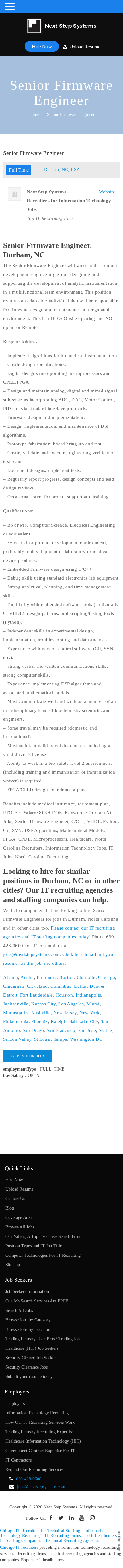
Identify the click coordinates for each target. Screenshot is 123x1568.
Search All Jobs (19, 1310)
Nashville (41, 1012)
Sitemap (12, 1264)
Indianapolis (88, 995)
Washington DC (86, 1039)
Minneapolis (15, 1012)
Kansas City (43, 1003)
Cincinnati (13, 986)
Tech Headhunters (101, 1535)
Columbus (60, 986)
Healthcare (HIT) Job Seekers (31, 1348)
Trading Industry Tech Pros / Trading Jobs (43, 1338)
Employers (15, 1403)
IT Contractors (18, 1460)
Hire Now (42, 46)
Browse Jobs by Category (27, 1320)
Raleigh (59, 1021)
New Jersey (65, 1012)
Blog (9, 1208)
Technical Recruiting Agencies (72, 1540)
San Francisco (61, 1030)
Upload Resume (85, 46)
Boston (66, 977)
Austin (27, 977)
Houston (64, 995)
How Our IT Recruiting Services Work (40, 1422)
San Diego (33, 1030)
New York (89, 1012)
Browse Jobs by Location (27, 1329)
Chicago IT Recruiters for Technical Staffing (40, 1530)
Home (33, 114)
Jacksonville (16, 1003)
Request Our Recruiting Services (34, 1469)
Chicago (106, 977)
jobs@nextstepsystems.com (31, 954)
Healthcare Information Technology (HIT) (43, 1441)
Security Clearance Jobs (26, 1367)
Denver (97, 986)
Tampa (60, 1039)
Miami (93, 1003)
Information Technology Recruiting (37, 1413)
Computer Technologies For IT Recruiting (43, 1255)
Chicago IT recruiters (19, 1547)
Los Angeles (71, 1003)
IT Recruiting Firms (63, 1535)
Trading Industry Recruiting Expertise (39, 1431)
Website (107, 191)
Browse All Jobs (19, 1227)
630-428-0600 (28, 1479)
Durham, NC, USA (62, 169)
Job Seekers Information (27, 1291)
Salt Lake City (83, 1021)
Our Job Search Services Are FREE (37, 1301)
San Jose (87, 1030)
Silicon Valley (17, 1039)
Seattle (105, 1030)
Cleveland (37, 986)
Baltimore (47, 977)
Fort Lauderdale (36, 995)
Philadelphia (16, 1021)
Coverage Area (18, 1217)
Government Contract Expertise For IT (40, 1450)
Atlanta (10, 977)
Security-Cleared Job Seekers (31, 1357)
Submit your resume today (29, 1376)
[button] (10, 7)
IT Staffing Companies (20, 1540)
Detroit (10, 995)
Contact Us (15, 1198)
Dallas (80, 986)
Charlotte (86, 977)
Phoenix (39, 1021)
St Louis (42, 1039)
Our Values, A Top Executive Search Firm (42, 1236)
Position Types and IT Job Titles (34, 1246)
